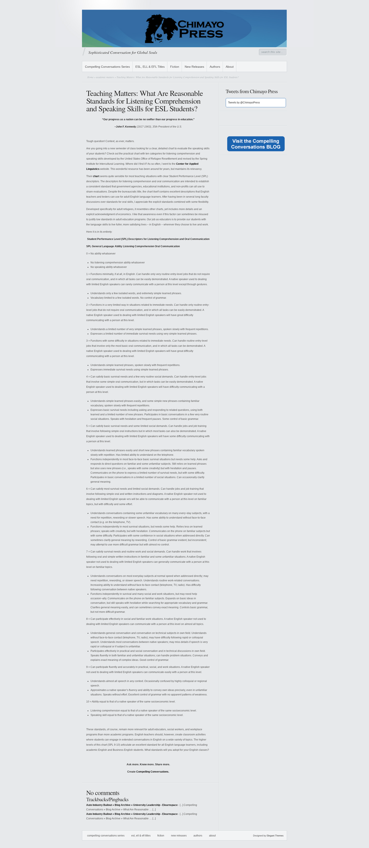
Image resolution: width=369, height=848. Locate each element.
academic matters (105, 77)
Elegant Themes (275, 835)
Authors (215, 66)
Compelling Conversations (152, 771)
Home (90, 77)
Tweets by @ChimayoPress (244, 102)
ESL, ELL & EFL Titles (150, 66)
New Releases (194, 66)
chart (96, 176)
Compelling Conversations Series (107, 66)
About (230, 66)
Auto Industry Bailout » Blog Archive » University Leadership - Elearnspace (132, 805)
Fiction (174, 66)
